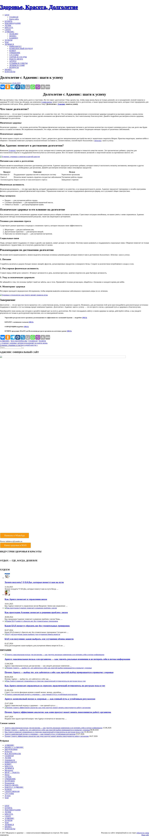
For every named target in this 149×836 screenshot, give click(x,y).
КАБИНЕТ (13, 38)
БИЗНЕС (13, 36)
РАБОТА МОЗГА (16, 59)
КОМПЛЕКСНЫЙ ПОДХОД (21, 49)
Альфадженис (46, 102)
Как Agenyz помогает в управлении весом (26, 599)
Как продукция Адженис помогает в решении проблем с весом (36, 612)
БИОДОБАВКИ (11, 749)
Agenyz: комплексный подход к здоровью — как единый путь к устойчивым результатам (50, 699)
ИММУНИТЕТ (15, 46)
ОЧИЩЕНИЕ (14, 53)
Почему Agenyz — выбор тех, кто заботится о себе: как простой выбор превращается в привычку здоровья (59, 672)
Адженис (61, 104)
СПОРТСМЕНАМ (12, 791)
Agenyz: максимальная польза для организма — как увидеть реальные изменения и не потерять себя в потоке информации (67, 659)
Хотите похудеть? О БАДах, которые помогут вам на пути (34, 582)
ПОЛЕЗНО (13, 34)
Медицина (9, 770)
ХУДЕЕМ (8, 40)
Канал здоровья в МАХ (15, 545)
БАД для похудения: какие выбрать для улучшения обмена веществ (39, 639)
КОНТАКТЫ (10, 72)
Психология (9, 783)
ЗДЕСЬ (84, 317)
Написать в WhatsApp (14, 535)
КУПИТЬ (8, 21)
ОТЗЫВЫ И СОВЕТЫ (18, 63)
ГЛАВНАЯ (13, 17)
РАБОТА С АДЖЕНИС (14, 787)
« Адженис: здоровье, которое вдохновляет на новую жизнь (23, 343)
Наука (7, 775)
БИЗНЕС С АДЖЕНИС (14, 747)
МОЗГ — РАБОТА (12, 773)
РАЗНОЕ (42, 341)
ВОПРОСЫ (14, 67)
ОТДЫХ (8, 777)
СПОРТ (8, 30)
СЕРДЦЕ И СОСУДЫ (18, 57)
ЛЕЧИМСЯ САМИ (17, 65)
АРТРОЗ (12, 61)
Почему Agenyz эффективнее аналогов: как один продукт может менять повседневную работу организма (58, 712)
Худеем (7, 796)
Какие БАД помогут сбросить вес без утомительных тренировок (37, 625)
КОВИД (12, 51)
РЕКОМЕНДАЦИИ (13, 23)
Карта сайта (14, 19)
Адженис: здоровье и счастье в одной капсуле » (19, 345)
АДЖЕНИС (9, 32)
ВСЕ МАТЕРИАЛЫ (19, 341)
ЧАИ (7, 42)
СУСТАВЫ (14, 55)
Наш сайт (145, 835)
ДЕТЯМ (8, 25)
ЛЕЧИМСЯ (9, 44)
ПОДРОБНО (10, 781)
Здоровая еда (10, 760)
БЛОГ (7, 15)
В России (8, 751)
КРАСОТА (9, 27)
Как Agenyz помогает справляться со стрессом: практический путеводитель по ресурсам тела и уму (55, 685)
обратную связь (143, 833)
